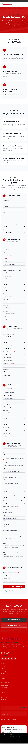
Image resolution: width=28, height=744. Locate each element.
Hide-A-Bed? (6, 369)
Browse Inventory (14, 625)
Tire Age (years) (7, 433)
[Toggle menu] (25, 4)
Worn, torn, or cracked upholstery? (11, 495)
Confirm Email (6, 578)
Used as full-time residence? (10, 518)
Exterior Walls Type (8, 398)
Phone (5, 218)
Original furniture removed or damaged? (13, 500)
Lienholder (5, 311)
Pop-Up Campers (5, 699)
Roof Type (6, 410)
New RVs (3, 666)
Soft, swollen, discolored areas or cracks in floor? (13, 451)
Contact (3, 678)
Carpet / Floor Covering (9, 351)
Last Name (6, 206)
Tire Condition (6, 422)
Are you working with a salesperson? (11, 224)
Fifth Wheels (4, 687)
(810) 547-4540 (22, 713)
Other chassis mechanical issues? (11, 530)
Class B (3, 692)
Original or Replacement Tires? (10, 427)
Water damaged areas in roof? (10, 489)
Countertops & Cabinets (9, 346)
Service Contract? (7, 276)
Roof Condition (7, 404)
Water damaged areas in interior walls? (12, 477)
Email (4, 212)
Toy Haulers (4, 697)
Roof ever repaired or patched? (10, 416)
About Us (3, 676)
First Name (6, 200)
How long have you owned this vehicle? (12, 270)
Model (5, 258)
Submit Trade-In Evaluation (14, 586)
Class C (3, 695)
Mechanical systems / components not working (12, 542)
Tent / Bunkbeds (7, 357)
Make (4, 252)
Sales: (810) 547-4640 (7, 1)
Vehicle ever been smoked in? (10, 506)
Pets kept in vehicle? (8, 512)
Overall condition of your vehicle (11, 572)
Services (3, 673)
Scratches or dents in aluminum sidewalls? (13, 465)
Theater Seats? (7, 375)
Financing (3, 671)
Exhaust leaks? (7, 524)
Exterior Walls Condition (9, 392)
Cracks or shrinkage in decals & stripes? (12, 471)
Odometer (5, 305)
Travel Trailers (4, 685)
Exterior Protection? (7, 288)
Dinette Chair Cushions (9, 334)
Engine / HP (5, 299)
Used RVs (3, 668)
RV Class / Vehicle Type (9, 264)
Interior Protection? (7, 282)
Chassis (4, 293)
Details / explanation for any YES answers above (12, 553)
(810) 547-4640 (22, 707)
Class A (3, 690)
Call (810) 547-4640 (14, 620)
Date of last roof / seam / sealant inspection (14, 536)
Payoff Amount (7, 317)
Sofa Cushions (6, 340)
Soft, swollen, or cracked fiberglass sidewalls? (13, 459)
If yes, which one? (7, 229)
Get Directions (4, 655)
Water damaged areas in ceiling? (11, 483)
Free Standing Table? (8, 363)
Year (4, 247)
